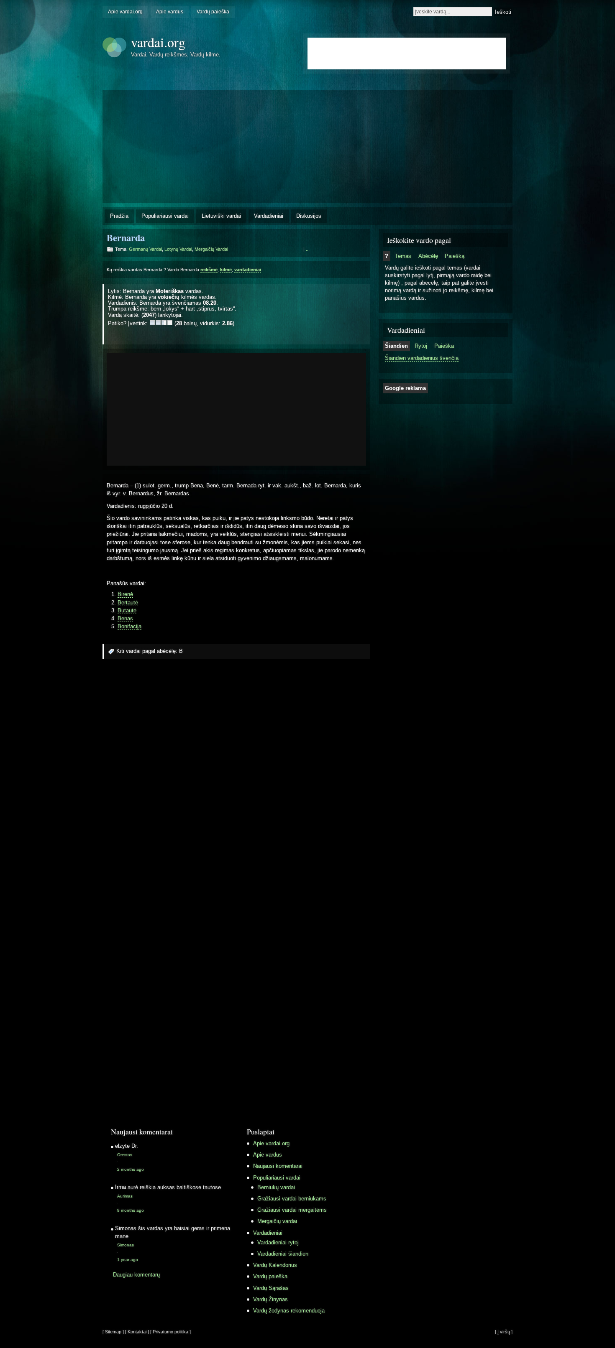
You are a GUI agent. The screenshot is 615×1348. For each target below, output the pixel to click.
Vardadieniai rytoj (278, 1242)
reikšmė (209, 269)
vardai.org (158, 42)
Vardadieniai (268, 216)
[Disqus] (236, 777)
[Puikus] (170, 322)
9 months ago (130, 1210)
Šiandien (396, 346)
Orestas (124, 1154)
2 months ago (130, 1169)
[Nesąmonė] (152, 322)
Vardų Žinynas (270, 1299)
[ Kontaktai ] (137, 1331)
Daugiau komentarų (136, 1275)
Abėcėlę (428, 256)
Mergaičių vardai (211, 249)
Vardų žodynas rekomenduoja (289, 1310)
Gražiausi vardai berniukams (291, 1198)
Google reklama (405, 388)
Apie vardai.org (125, 12)
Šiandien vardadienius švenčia (422, 358)
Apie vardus (169, 12)
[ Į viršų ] (503, 1331)
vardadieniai (247, 269)
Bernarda (126, 238)
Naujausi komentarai (277, 1166)
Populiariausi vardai (165, 216)
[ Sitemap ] (113, 1331)
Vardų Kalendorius (275, 1265)
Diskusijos (308, 216)
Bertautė (128, 602)
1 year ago (127, 1259)
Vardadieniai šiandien (282, 1254)
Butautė (127, 610)
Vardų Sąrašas (271, 1288)
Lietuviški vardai (221, 216)
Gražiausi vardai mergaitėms (292, 1210)
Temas (403, 256)
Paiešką (454, 256)
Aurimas (125, 1196)
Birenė (125, 594)
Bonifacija (129, 626)
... (308, 249)
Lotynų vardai (178, 249)
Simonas (125, 1245)
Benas (125, 618)
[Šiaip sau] (158, 322)
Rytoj (421, 346)
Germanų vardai (145, 249)
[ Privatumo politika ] (170, 1331)
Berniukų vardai (276, 1187)
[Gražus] (164, 322)
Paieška (444, 346)
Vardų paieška (213, 12)
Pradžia (119, 216)
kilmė (226, 269)
